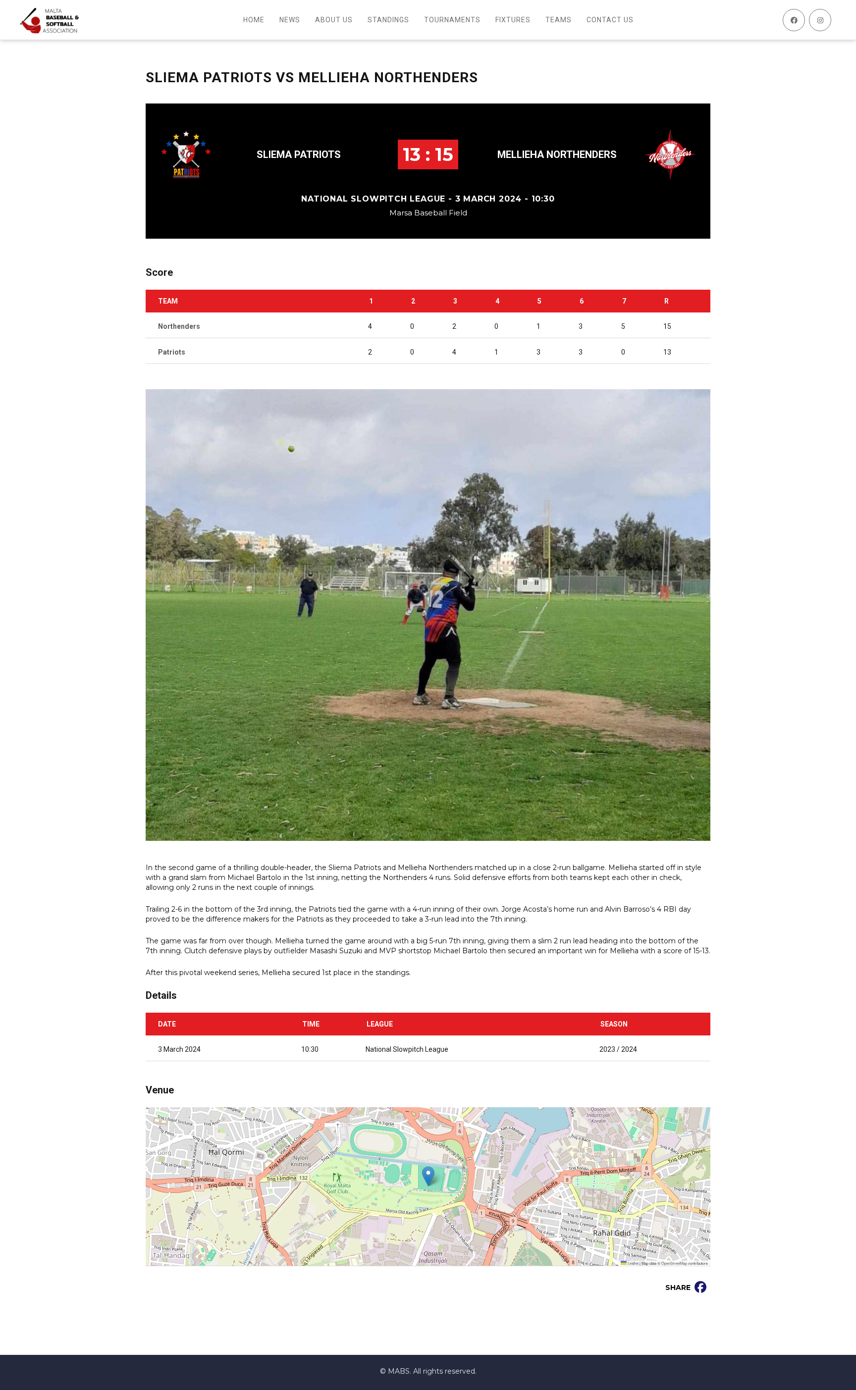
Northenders (179, 326)
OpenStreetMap (674, 1263)
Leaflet (633, 1263)
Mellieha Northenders (557, 154)
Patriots (171, 352)
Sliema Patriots (299, 154)
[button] (428, 1176)
